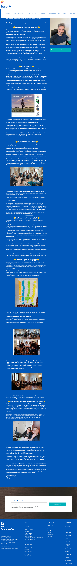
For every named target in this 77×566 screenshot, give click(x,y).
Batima (66, 542)
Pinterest (50, 538)
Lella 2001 (67, 545)
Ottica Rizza (67, 544)
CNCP (66, 527)
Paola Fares (13, 415)
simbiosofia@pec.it (7, 543)
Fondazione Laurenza (69, 564)
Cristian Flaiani (29, 215)
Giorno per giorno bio (69, 533)
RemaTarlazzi (67, 541)
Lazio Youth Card (68, 563)
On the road (67, 559)
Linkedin (50, 530)
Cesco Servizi (67, 539)
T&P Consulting (68, 532)
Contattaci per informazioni (60, 50)
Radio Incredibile (68, 535)
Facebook (50, 529)
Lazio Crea (67, 562)
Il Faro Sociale (67, 550)
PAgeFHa (67, 553)
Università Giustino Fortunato (70, 525)
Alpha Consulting (68, 536)
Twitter (49, 532)
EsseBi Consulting (68, 554)
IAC (66, 529)
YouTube (50, 536)
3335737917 (50, 525)
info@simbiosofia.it (53, 527)
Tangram (67, 557)
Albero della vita (68, 556)
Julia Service (67, 526)
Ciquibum (67, 551)
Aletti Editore (67, 530)
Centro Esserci (68, 548)
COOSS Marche (68, 560)
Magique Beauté (68, 547)
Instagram (50, 534)
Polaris (66, 538)
